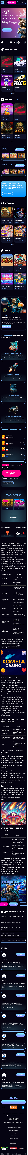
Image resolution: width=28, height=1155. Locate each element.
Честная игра (13, 1133)
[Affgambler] (22, 1148)
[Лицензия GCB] (13, 1107)
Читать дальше (8, 483)
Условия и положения (13, 1138)
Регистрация (11, 2)
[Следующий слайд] (24, 36)
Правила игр (13, 1135)
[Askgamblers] (13, 1148)
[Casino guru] (4, 1148)
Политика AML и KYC (13, 1125)
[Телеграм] (23, 1107)
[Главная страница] (2, 2)
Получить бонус (7, 30)
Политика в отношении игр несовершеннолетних (13, 1119)
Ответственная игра (13, 1130)
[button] (11, 93)
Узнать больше (6, 326)
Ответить (20, 954)
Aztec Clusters (9, 439)
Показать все (13, 517)
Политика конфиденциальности (13, 1127)
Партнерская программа (13, 1102)
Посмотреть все (5, 53)
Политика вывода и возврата (13, 1115)
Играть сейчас (20, 149)
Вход (21, 2)
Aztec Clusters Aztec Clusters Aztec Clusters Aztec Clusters (11, 433)
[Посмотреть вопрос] (25, 916)
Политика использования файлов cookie (13, 1122)
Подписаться (7, 193)
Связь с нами (13, 1141)
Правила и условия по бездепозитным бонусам (13, 1113)
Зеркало (23, 904)
